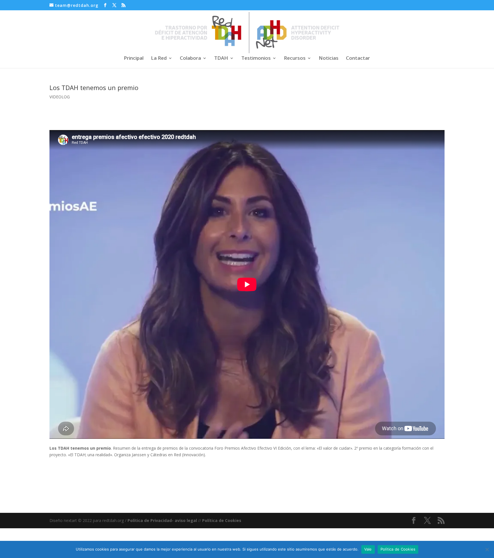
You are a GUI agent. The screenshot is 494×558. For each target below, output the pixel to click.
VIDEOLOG (59, 96)
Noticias (328, 58)
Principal (134, 58)
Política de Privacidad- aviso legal (162, 520)
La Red (159, 58)
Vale (368, 549)
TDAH (221, 58)
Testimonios (256, 58)
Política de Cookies (221, 520)
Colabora (190, 58)
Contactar (358, 58)
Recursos (295, 58)
